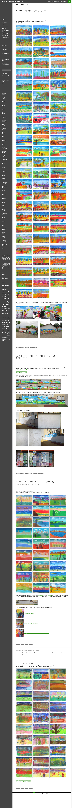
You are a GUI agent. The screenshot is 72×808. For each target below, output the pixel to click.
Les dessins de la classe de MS (21, 369)
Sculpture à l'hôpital (4, 63)
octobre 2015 (4, 198)
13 (42, 793)
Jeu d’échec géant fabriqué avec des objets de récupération (6, 255)
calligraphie (4, 302)
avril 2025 (3, 97)
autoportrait (5, 296)
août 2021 (3, 132)
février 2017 (3, 179)
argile (7, 294)
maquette (8, 317)
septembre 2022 (4, 121)
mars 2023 (3, 116)
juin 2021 (3, 135)
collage (8, 302)
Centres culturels (4, 49)
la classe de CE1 (41, 595)
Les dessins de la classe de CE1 (21, 371)
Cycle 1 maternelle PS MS (5, 53)
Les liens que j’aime (5, 33)
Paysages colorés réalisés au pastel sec (35, 482)
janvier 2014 (3, 225)
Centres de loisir (4, 50)
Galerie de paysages (5, 35)
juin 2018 (3, 166)
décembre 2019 (4, 148)
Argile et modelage (5, 6)
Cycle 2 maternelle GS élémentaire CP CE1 (32, 9)
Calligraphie (4, 28)
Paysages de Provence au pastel (31, 11)
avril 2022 (3, 125)
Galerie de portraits (5, 37)
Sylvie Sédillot (25, 13)
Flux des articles (5, 275)
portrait (8, 335)
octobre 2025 (4, 93)
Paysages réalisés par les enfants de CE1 (23, 780)
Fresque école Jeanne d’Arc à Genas (31, 623)
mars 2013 (3, 236)
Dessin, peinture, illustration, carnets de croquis (6, 23)
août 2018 (3, 163)
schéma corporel (5, 337)
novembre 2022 (4, 118)
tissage (3, 340)
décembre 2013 (4, 226)
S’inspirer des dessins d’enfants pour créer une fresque (39, 654)
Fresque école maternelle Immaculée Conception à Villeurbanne (36, 633)
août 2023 (3, 113)
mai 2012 (3, 248)
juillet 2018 (3, 164)
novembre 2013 (4, 228)
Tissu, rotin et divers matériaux (5, 31)
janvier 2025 (3, 101)
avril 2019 (3, 155)
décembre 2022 (4, 117)
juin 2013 (3, 233)
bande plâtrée (5, 298)
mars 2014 (3, 222)
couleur (22, 347)
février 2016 (3, 193)
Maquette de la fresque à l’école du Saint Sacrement (36, 357)
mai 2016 (3, 190)
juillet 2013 (3, 232)
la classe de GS (49, 595)
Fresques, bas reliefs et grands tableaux (5, 20)
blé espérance (8, 300)
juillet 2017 (3, 175)
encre (5, 310)
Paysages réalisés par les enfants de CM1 (24, 781)
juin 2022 (3, 124)
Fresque (27, 347)
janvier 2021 (3, 136)
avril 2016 (3, 191)
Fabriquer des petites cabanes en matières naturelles (6, 264)
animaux (9, 293)
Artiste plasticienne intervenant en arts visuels (12, 1)
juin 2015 (3, 203)
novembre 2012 (4, 241)
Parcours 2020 (6, 326)
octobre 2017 (4, 172)
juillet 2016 (3, 187)
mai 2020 (3, 143)
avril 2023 (3, 114)
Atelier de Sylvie (4, 45)
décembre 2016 (4, 182)
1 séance (18, 347)
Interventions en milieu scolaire (53, 1)
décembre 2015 (4, 195)
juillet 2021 (3, 133)
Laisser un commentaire (33, 13)
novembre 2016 (4, 183)
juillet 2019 (3, 152)
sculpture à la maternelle (5, 64)
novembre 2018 (4, 159)
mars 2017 (3, 178)
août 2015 (3, 201)
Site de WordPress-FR (5, 278)
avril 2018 (3, 167)
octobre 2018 (4, 160)
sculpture (4, 339)
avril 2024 (3, 108)
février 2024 (3, 110)
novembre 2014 (4, 213)
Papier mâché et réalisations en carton (5, 11)
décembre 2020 (4, 137)
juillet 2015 (3, 202)
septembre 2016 (4, 186)
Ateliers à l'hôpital (4, 46)
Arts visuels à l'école (20, 9)
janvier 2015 (3, 210)
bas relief (4, 300)
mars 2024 (3, 109)
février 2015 (3, 209)
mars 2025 (3, 98)
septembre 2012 (4, 244)
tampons (8, 339)
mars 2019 (3, 156)
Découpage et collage (5, 26)
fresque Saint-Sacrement (30, 473)
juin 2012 (3, 247)
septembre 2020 (4, 141)
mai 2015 (3, 205)
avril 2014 (3, 221)
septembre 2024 (4, 102)
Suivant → (47, 793)
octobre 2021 (4, 129)
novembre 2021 (4, 128)
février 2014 (3, 224)
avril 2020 (3, 144)
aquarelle (4, 294)
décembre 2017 (4, 171)
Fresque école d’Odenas (29, 613)
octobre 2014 (4, 214)
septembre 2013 (4, 230)
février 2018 (3, 170)
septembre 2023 (4, 112)
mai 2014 (3, 220)
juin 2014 (3, 218)
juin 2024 (3, 105)
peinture (41, 473)
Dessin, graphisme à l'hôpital (6, 61)
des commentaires (5, 277)
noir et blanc (5, 320)
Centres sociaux (4, 52)
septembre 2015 (4, 199)
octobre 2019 (4, 151)
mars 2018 (3, 168)
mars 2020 (3, 145)
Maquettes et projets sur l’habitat (6, 16)
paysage (35, 347)
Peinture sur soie (4, 334)
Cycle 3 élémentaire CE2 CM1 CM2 (30, 480)
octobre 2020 (4, 140)
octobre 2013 (4, 229)
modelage (7, 318)
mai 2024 (3, 106)
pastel (31, 347)
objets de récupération (6, 322)
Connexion (3, 274)
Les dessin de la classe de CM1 (21, 372)
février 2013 (3, 237)
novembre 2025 (4, 91)
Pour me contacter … (63, 1)
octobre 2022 (4, 120)
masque (3, 318)
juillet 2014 (3, 217)
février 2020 (3, 147)
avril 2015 (3, 206)
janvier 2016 (3, 194)
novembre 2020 (4, 139)
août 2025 (3, 94)
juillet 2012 (3, 245)
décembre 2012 (4, 240)
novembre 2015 (4, 197)
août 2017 (3, 174)
